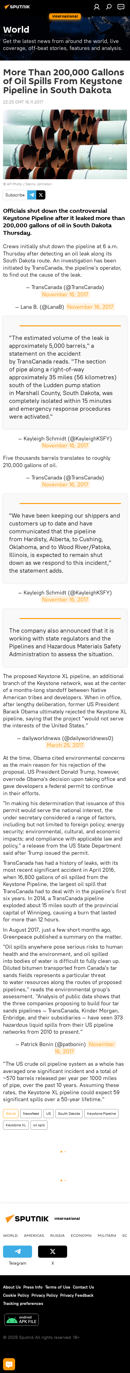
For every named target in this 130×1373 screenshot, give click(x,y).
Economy (81, 1235)
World (11, 1113)
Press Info (33, 1287)
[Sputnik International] (18, 9)
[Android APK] (21, 1320)
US (48, 1113)
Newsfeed (31, 1113)
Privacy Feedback (76, 1295)
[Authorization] (97, 7)
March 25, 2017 (65, 745)
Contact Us (83, 1287)
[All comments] (9, 1364)
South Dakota (69, 1113)
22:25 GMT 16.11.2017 (23, 102)
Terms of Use (57, 1287)
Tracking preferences (23, 1303)
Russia (57, 1235)
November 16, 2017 (65, 294)
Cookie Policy (16, 1295)
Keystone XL (16, 1125)
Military (107, 1235)
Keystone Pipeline (101, 1113)
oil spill (39, 1125)
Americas (34, 1235)
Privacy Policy (44, 1295)
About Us (12, 1287)
